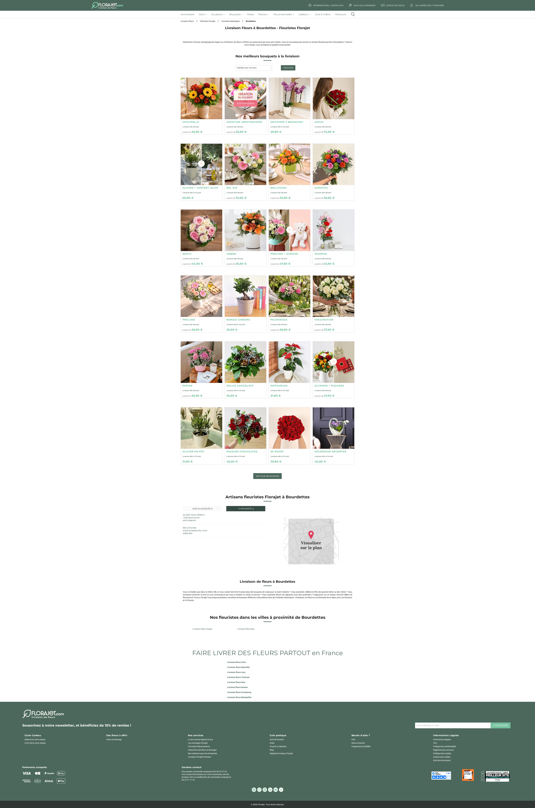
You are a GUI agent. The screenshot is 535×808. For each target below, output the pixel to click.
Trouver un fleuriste (278, 746)
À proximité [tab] (246, 508)
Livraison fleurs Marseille (238, 667)
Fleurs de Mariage (114, 739)
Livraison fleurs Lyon (236, 672)
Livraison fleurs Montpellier (239, 697)
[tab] (189, 14)
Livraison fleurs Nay (245, 629)
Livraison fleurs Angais (202, 629)
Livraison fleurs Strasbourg (239, 692)
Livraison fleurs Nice (236, 682)
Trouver (288, 68)
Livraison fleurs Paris (236, 662)
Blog (272, 750)
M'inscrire (500, 725)
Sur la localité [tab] (202, 508)
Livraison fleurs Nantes (237, 687)
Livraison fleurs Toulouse (238, 677)
